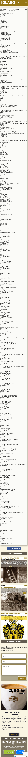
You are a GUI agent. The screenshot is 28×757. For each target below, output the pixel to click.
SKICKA (22, 678)
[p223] (14, 610)
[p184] (14, 583)
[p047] (14, 638)
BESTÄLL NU (14, 734)
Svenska (18, 756)
